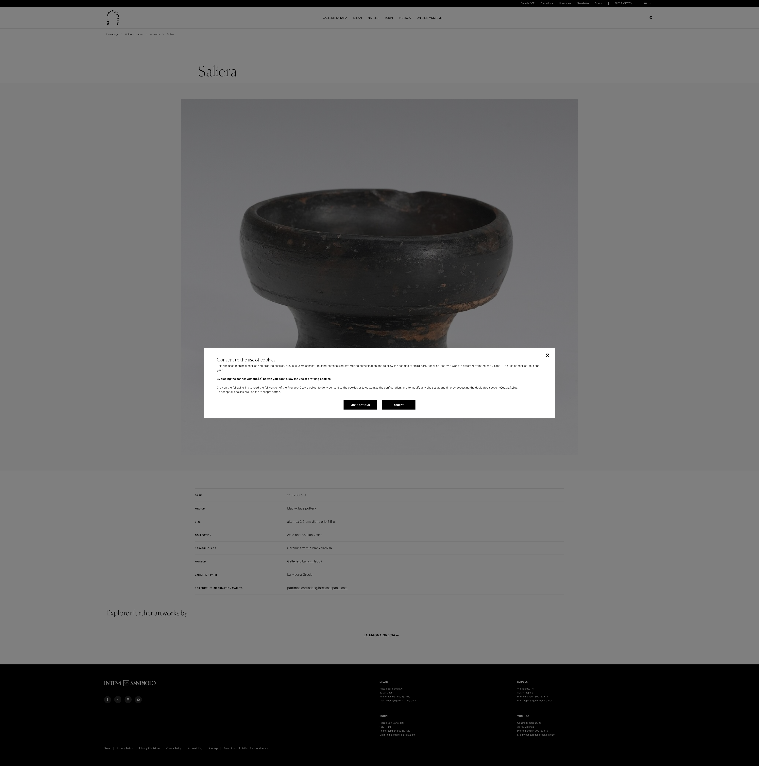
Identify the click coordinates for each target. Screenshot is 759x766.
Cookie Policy (508, 387)
